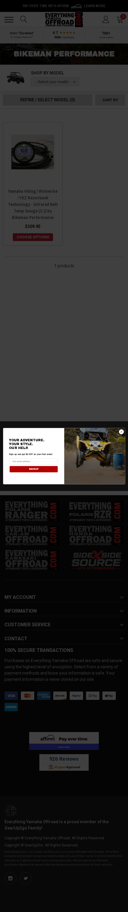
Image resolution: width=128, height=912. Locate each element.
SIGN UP (33, 468)
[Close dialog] (121, 431)
